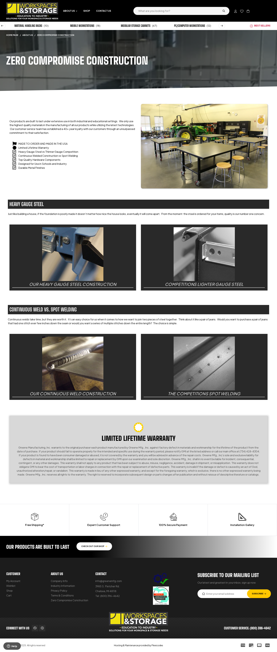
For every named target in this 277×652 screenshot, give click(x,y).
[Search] (223, 11)
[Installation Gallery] (242, 517)
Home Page (12, 35)
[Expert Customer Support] (104, 517)
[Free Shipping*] (34, 517)
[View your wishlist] (241, 11)
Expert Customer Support (103, 525)
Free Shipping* (34, 525)
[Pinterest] (42, 628)
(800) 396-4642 (110, 596)
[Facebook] (35, 628)
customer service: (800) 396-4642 (247, 628)
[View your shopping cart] (248, 11)
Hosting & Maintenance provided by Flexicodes (138, 645)
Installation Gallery (242, 525)
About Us (27, 35)
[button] (222, 25)
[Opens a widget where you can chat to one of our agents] (12, 646)
